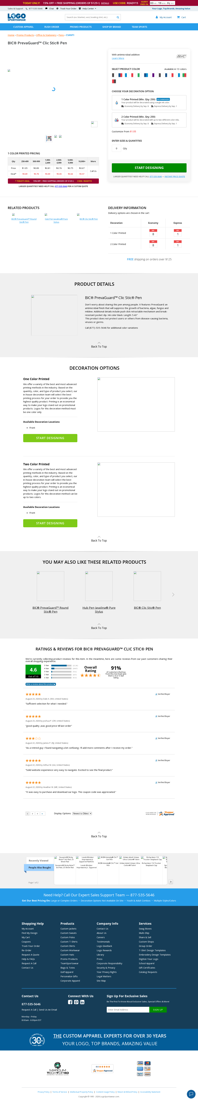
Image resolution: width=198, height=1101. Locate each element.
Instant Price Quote (175, 176)
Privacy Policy (44, 1092)
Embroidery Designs (155, 954)
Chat (51, 8)
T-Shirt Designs (152, 950)
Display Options (62, 813)
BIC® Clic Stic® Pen (89, 219)
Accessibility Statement (150, 1092)
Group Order (145, 945)
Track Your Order (68, 8)
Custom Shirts (67, 945)
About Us (101, 932)
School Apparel (146, 963)
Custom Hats (67, 954)
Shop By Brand (111, 26)
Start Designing (149, 167)
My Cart (26, 937)
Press (99, 958)
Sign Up (158, 1009)
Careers (101, 937)
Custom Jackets (68, 928)
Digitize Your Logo (148, 958)
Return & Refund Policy (127, 1092)
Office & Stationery (46, 35)
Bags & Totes (67, 967)
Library (100, 954)
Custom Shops (146, 941)
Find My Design (29, 932)
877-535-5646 (36, 8)
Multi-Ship (144, 932)
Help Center (88, 8)
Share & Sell (145, 937)
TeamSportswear (69, 963)
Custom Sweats (68, 932)
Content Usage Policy (105, 1092)
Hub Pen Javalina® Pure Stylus (56, 220)
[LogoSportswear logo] (17, 20)
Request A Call (29, 963)
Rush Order (51, 26)
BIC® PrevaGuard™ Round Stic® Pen (24, 220)
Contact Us (27, 967)
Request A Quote (30, 954)
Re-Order (26, 950)
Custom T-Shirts (68, 941)
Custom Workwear (70, 950)
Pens (61, 35)
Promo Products (81, 26)
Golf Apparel (66, 971)
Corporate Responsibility (109, 963)
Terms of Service (59, 1092)
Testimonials (103, 941)
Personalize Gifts (69, 976)
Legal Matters (104, 976)
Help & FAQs (28, 958)
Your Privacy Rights (107, 971)
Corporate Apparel (70, 980)
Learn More (118, 58)
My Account (28, 928)
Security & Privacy (106, 967)
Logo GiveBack (104, 945)
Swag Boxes (145, 928)
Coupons (26, 941)
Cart (181, 17)
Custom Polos (67, 937)
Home (11, 35)
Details (105, 3)
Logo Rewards (104, 950)
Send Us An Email (48, 1009)
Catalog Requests (148, 971)
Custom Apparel (23, 26)
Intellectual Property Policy (81, 1092)
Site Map (101, 980)
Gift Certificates (147, 967)
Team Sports (139, 26)
